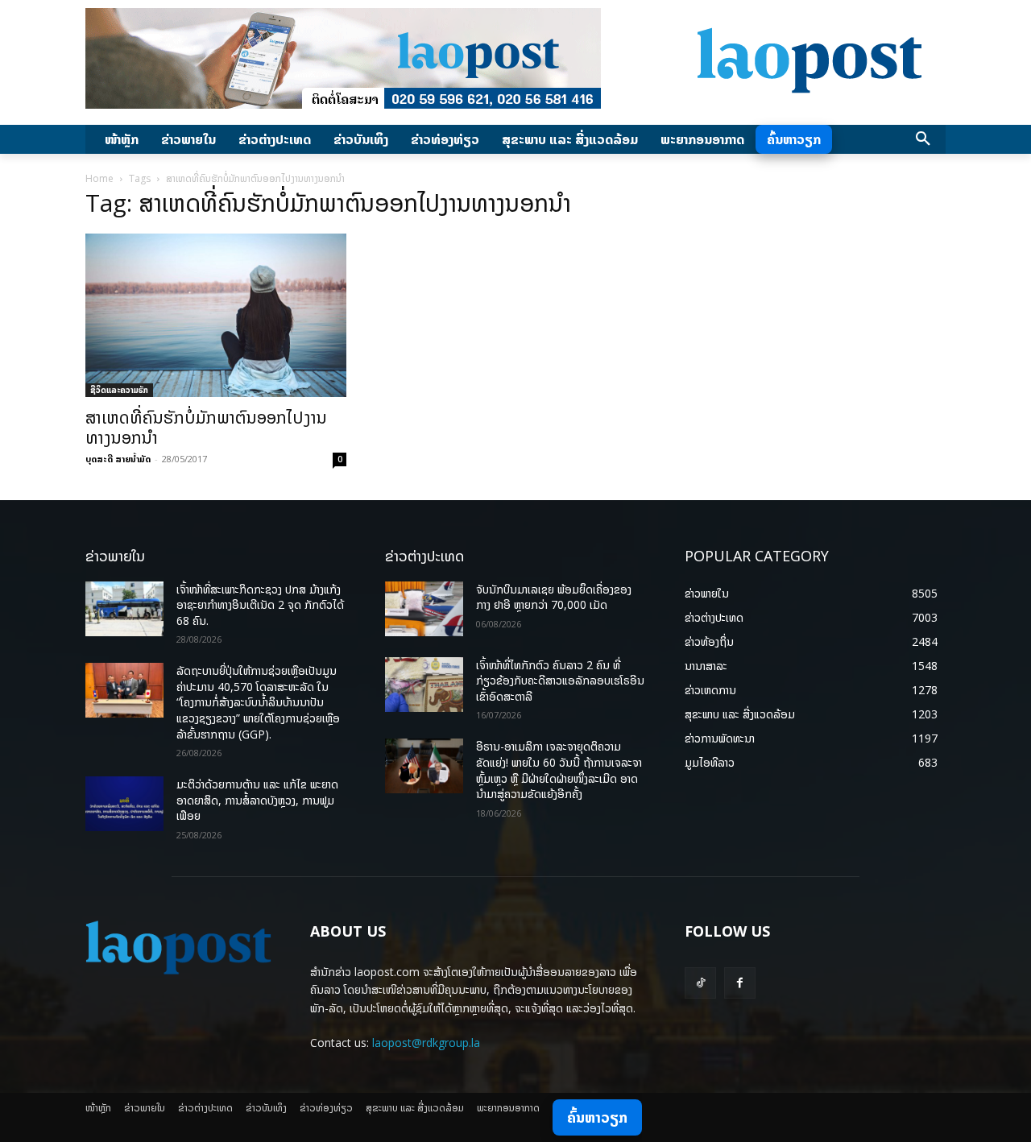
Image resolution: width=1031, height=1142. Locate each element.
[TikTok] (700, 983)
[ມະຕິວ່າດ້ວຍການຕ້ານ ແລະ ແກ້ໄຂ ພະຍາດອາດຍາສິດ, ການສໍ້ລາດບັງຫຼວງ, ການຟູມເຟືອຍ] (124, 803)
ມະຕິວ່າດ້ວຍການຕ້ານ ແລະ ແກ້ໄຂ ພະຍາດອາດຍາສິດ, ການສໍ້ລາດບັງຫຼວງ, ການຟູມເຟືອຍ (257, 799)
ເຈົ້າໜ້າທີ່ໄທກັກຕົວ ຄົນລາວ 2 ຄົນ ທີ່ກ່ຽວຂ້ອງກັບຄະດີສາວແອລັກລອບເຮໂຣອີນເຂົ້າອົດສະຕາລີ (560, 680)
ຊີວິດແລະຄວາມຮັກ (119, 389)
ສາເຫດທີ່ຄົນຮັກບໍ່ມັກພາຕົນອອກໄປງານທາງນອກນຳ (206, 427)
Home (99, 178)
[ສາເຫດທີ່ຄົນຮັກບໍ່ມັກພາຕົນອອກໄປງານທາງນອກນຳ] (215, 315)
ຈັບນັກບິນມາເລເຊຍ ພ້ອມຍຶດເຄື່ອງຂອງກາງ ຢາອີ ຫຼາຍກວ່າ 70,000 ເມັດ (553, 597)
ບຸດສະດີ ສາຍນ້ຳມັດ (118, 459)
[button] (923, 139)
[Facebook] (740, 983)
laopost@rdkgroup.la (426, 1042)
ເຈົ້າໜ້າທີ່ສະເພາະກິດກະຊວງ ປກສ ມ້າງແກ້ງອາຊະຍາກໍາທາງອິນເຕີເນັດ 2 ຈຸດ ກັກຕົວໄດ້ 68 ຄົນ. (260, 604)
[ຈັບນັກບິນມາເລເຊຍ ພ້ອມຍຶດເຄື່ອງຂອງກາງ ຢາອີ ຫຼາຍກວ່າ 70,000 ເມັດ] (424, 608)
